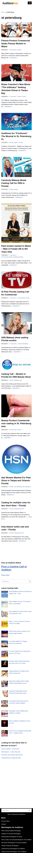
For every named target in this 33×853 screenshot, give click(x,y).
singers (16, 142)
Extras (19, 96)
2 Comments (13, 343)
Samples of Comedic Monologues (11, 833)
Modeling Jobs (18, 380)
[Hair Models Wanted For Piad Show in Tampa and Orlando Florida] (16, 459)
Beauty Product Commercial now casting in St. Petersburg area (16, 423)
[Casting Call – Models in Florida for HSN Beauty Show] (16, 364)
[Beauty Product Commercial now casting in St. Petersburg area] (16, 405)
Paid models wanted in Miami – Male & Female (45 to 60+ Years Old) (16, 249)
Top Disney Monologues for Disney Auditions (14, 842)
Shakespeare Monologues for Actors (11, 836)
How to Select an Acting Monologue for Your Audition (16, 839)
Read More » (14, 57)
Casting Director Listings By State (11, 758)
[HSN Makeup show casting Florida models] (16, 323)
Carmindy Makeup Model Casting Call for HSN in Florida (13, 183)
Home (3, 12)
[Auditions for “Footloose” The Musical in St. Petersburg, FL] (16, 121)
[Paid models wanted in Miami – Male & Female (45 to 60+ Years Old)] (16, 223)
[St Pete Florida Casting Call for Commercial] (16, 279)
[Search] (30, 581)
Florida (19, 49)
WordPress (22, 814)
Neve (9, 814)
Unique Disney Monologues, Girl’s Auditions (13, 851)
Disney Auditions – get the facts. (10, 749)
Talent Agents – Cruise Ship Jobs (10, 752)
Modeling (15, 257)
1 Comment (12, 96)
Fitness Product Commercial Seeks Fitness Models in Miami (15, 43)
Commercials (13, 49)
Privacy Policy (5, 575)
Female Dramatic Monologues (10, 845)
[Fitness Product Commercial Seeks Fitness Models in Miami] (16, 29)
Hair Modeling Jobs (19, 486)
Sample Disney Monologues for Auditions (13, 848)
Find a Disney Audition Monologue (11, 830)
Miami (11, 257)
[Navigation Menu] (30, 2)
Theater (21, 142)
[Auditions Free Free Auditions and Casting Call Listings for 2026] (9, 3)
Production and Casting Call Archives (12, 755)
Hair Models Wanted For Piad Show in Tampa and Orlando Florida (16, 480)
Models (16, 189)
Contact (3, 824)
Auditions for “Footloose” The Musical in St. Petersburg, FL (16, 136)
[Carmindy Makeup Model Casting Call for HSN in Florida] (16, 167)
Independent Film (19, 508)
